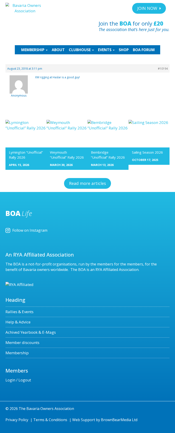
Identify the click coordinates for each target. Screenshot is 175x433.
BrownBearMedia (116, 419)
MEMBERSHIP (33, 49)
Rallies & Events (19, 311)
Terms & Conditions (50, 419)
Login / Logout (18, 380)
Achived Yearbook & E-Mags (30, 332)
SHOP (124, 49)
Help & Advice (18, 322)
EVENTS (105, 49)
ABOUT (58, 49)
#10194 (163, 69)
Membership (17, 352)
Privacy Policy (16, 419)
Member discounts (22, 342)
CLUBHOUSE (80, 49)
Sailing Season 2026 (147, 152)
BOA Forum (144, 49)
